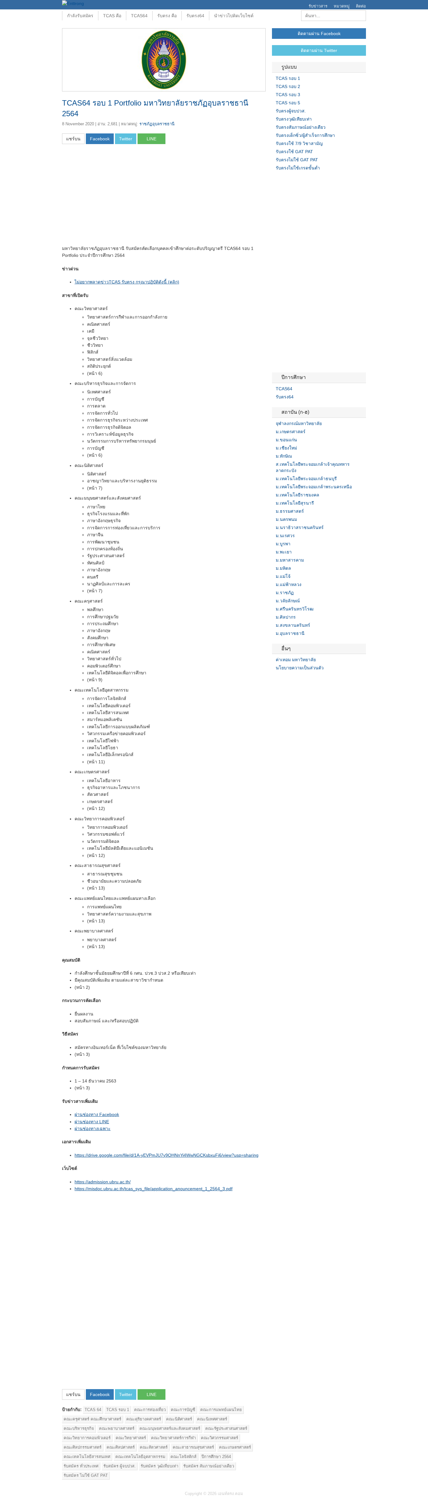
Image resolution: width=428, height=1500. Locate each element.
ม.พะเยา (284, 551)
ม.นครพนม (286, 519)
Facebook (274, 680)
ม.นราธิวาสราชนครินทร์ (300, 527)
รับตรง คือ (167, 15)
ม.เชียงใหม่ (286, 447)
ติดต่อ (361, 6)
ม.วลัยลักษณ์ (288, 600)
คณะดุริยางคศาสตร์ (143, 1419)
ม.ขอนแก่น (286, 439)
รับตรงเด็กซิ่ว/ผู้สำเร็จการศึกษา (305, 135)
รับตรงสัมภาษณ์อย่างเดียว (301, 127)
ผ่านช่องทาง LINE (92, 1121)
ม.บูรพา (283, 543)
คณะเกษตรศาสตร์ (235, 1447)
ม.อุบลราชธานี (290, 633)
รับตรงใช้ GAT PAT (294, 151)
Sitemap (297, 680)
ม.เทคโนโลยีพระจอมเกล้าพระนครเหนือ (314, 486)
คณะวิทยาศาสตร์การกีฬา (173, 1437)
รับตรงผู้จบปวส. (291, 110)
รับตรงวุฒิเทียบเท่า (294, 119)
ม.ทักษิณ (284, 456)
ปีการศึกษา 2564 (216, 1456)
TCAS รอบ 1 (117, 1409)
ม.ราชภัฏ (285, 592)
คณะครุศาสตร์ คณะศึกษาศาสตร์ (92, 1419)
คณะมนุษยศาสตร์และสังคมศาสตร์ (169, 1428)
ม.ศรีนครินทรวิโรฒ (295, 608)
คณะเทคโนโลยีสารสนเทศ (87, 1456)
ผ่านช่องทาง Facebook (97, 1114)
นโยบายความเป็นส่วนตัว (300, 667)
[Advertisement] (114, 197)
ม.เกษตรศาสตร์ (290, 431)
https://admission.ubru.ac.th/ (103, 1181)
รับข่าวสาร (318, 6)
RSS (289, 680)
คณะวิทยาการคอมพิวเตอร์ (87, 1437)
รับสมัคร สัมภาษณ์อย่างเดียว (208, 1466)
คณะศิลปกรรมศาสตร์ (83, 1447)
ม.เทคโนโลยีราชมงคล (297, 494)
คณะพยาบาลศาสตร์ (116, 1428)
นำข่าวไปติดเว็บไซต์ (233, 15)
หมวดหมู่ (342, 6)
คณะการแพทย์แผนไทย (221, 1409)
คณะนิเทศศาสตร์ (212, 1419)
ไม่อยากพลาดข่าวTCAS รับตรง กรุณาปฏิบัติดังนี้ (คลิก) (127, 281)
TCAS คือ (112, 15)
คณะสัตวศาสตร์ (154, 1447)
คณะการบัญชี (183, 1409)
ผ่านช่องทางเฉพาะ (93, 1128)
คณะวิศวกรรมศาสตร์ (219, 1437)
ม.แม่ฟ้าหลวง (288, 584)
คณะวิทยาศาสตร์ (131, 1437)
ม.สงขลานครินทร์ (293, 625)
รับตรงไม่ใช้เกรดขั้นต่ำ (298, 167)
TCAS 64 (93, 1409)
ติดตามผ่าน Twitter (319, 50)
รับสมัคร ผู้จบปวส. (119, 1466)
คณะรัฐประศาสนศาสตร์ (226, 1428)
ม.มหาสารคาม (290, 560)
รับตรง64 (195, 15)
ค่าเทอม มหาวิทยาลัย (296, 659)
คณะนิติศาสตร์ (179, 1419)
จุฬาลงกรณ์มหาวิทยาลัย (299, 423)
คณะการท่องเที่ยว (150, 1409)
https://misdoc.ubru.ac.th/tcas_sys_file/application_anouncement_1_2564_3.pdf (153, 1188)
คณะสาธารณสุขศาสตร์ (193, 1447)
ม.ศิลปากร (286, 617)
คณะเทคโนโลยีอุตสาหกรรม (140, 1456)
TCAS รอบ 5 (288, 102)
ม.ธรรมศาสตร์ (290, 511)
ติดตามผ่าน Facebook (319, 33)
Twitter (281, 680)
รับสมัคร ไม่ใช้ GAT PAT (86, 1475)
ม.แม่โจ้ (283, 576)
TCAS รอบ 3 (288, 94)
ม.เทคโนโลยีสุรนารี (295, 503)
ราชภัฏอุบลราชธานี (157, 124)
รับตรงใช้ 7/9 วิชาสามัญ (299, 143)
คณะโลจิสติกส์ (183, 1456)
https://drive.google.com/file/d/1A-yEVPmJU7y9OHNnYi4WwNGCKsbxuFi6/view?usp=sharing (166, 1155)
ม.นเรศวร (285, 535)
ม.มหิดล (283, 568)
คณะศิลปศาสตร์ (121, 1447)
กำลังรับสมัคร (80, 15)
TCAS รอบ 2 (288, 86)
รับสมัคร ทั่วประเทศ (81, 1466)
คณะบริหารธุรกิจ (79, 1428)
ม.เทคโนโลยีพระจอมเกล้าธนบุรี (306, 478)
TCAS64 (139, 15)
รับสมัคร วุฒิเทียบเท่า (159, 1466)
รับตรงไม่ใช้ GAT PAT (297, 159)
